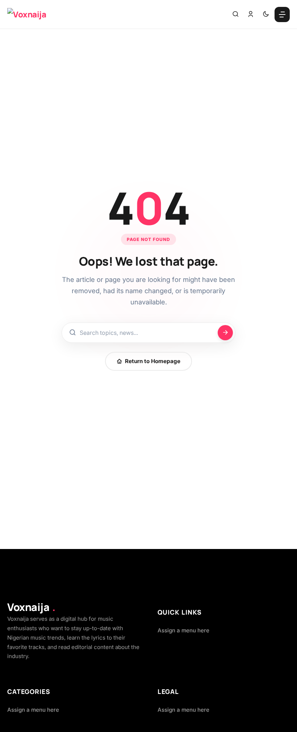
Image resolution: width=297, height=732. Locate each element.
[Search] (235, 14)
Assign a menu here (183, 630)
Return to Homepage (152, 361)
